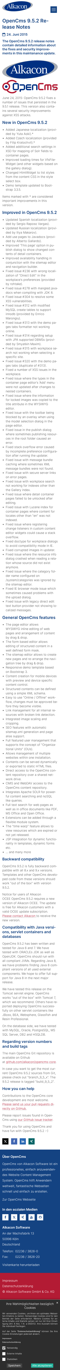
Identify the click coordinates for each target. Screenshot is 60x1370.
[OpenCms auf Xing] (23, 1217)
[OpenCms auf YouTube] (31, 1217)
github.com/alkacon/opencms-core (31, 1062)
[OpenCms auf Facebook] (5, 1217)
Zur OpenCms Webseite (19, 1199)
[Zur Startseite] (17, 6)
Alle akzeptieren (42, 1365)
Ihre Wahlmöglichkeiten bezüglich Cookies (30, 1306)
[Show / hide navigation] (53, 9)
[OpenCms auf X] (14, 1217)
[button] (5, 1141)
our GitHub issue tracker (35, 1120)
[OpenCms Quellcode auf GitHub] (40, 1217)
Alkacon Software (16, 1227)
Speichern (14, 1365)
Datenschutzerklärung (11, 1342)
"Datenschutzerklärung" (29, 1331)
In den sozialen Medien (20, 1209)
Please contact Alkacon (19, 916)
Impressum (7, 1338)
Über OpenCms (14, 1157)
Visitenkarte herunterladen (21, 1265)
